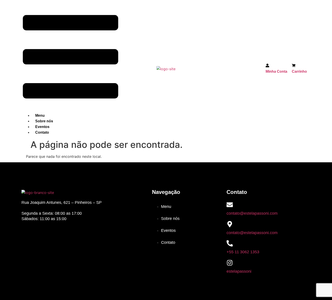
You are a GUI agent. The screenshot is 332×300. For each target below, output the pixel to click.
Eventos (42, 127)
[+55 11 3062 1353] (230, 243)
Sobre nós (44, 121)
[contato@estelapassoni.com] (230, 205)
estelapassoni (239, 271)
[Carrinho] (293, 66)
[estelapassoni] (230, 263)
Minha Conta (276, 71)
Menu (40, 115)
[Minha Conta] (267, 66)
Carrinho (299, 71)
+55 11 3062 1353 (243, 252)
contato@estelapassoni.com (252, 213)
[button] (70, 57)
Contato (42, 132)
